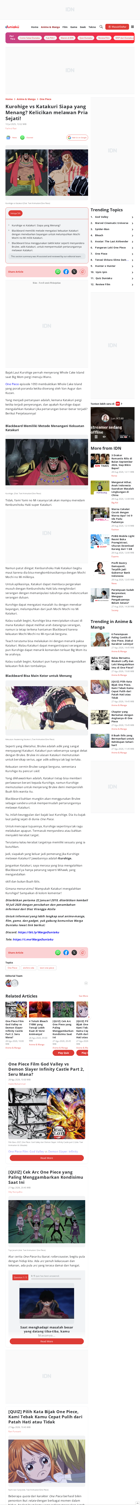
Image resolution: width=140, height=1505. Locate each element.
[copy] (82, 272)
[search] (101, 27)
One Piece (12, 384)
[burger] (132, 27)
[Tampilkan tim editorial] (86, 983)
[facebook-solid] (66, 271)
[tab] (16, 213)
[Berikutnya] (89, 1017)
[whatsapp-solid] (58, 271)
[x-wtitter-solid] (74, 271)
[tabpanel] (47, 241)
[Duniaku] (12, 26)
